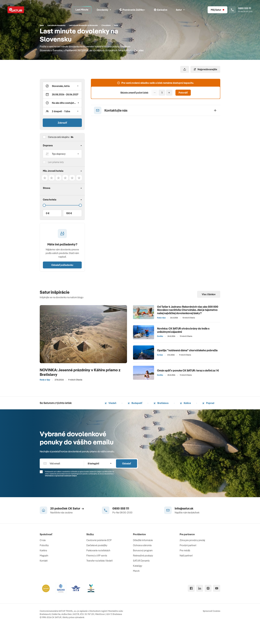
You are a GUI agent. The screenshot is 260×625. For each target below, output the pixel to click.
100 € (69, 213)
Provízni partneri (188, 545)
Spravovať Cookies (211, 611)
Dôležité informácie (143, 540)
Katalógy (137, 565)
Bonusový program (143, 550)
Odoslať (126, 463)
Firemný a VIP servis (96, 555)
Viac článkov (209, 294)
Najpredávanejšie (207, 69)
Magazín (44, 555)
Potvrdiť (183, 92)
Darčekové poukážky (96, 545)
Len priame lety (56, 162)
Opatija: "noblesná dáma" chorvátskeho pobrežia (187, 350)
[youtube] (216, 588)
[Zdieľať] (184, 69)
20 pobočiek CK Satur (65, 508)
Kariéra (43, 550)
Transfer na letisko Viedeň (99, 560)
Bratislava (163, 403)
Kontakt (44, 560)
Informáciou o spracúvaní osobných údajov (61, 476)
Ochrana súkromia (142, 545)
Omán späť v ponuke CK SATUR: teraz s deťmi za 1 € (188, 370)
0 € (47, 213)
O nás (43, 540)
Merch (136, 570)
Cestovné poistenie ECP (99, 540)
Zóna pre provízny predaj (192, 540)
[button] (62, 86)
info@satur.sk (184, 508)
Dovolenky (102, 9)
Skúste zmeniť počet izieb (134, 92)
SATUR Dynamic (141, 560)
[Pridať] (169, 93)
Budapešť (136, 403)
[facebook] (191, 588)
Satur (179, 9)
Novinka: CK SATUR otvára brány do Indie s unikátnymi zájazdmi (183, 330)
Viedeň (112, 403)
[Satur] (16, 9)
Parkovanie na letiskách (98, 550)
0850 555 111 (120, 508)
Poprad (210, 403)
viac (141, 50)
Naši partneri (186, 555)
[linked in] (199, 588)
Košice (187, 403)
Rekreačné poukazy (143, 555)
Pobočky (44, 545)
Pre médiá (185, 550)
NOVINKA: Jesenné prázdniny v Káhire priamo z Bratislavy (80, 372)
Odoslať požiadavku (62, 264)
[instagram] (208, 588)
